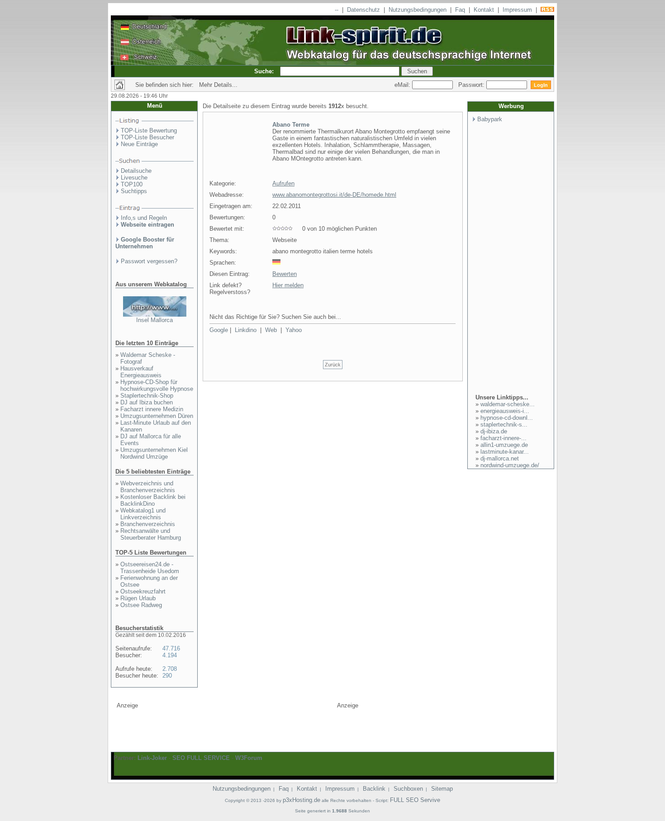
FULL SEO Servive (415, 800)
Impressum (517, 9)
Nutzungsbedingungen (417, 9)
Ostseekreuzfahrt (143, 591)
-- (336, 9)
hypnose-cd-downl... (506, 417)
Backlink (374, 788)
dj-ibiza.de (493, 431)
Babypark (489, 119)
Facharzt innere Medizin (151, 409)
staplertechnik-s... (503, 424)
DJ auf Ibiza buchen (146, 402)
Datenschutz (363, 9)
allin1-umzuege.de (504, 444)
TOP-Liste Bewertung (149, 130)
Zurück (333, 364)
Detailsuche (136, 170)
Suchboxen (408, 788)
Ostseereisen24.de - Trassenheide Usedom (149, 567)
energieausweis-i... (504, 411)
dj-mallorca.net (499, 458)
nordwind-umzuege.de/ (509, 465)
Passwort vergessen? (149, 261)
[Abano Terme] (236, 173)
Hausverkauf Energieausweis (141, 372)
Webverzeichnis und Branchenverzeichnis (147, 487)
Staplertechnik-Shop (146, 395)
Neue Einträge (139, 144)
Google (218, 330)
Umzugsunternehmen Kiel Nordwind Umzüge (154, 453)
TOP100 (131, 184)
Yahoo (293, 330)
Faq (460, 9)
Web (271, 330)
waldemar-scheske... (507, 404)
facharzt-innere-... (503, 438)
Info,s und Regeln (144, 217)
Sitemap (442, 788)
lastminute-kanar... (504, 451)
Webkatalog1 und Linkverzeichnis (143, 514)
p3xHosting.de (301, 800)
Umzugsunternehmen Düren (156, 416)
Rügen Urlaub (138, 598)
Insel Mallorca (154, 320)
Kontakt (484, 9)
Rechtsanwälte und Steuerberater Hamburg (150, 534)
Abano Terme (290, 124)
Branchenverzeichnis (147, 524)
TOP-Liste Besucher (147, 137)
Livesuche (134, 177)
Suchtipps (134, 191)
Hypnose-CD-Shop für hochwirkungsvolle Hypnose (156, 385)
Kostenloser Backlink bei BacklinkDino (152, 500)
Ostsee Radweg (141, 605)
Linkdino (245, 330)
